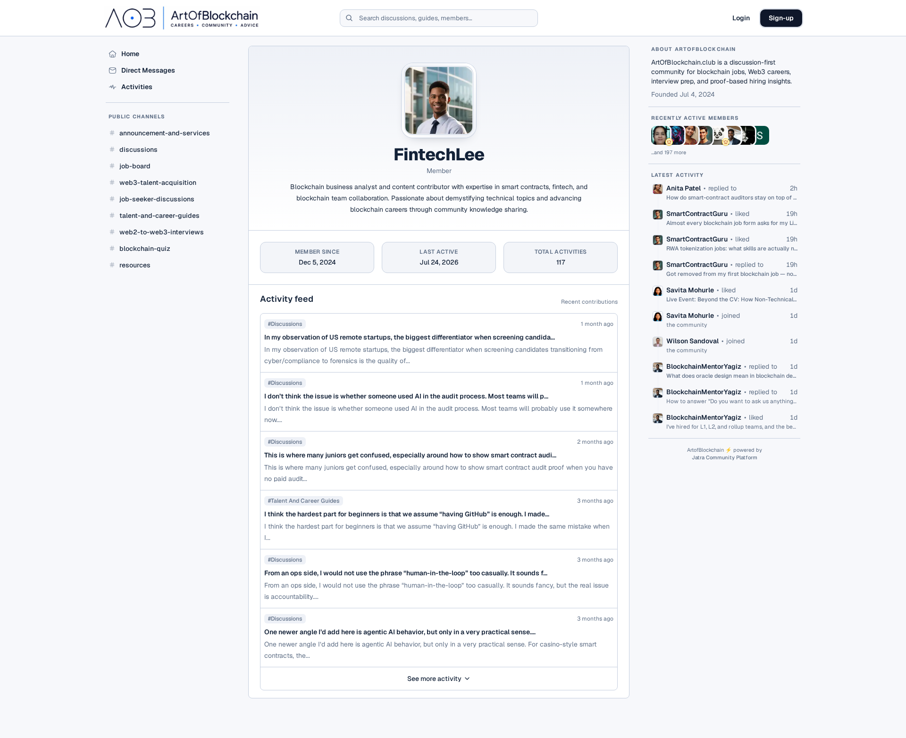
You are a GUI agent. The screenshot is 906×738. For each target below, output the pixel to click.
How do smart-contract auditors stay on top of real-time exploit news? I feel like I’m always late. (731, 197)
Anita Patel (683, 188)
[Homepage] (182, 18)
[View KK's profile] (717, 135)
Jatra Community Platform (724, 457)
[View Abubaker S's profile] (674, 135)
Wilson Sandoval (692, 341)
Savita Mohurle (690, 290)
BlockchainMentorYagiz (703, 366)
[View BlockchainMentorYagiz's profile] (731, 135)
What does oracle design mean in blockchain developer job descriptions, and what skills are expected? (731, 376)
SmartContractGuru (697, 213)
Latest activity (677, 175)
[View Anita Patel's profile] (689, 135)
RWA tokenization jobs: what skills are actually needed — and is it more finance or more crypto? (731, 248)
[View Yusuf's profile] (745, 135)
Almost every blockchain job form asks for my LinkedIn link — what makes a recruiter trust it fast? (731, 223)
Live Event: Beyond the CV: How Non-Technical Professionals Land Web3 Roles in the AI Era (731, 299)
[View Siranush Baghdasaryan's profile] (759, 135)
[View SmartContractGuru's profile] (703, 135)
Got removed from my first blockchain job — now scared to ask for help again (731, 274)
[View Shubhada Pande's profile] (660, 135)
